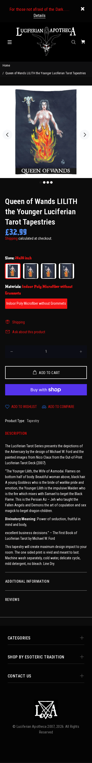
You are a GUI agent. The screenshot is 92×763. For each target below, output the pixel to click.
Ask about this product (28, 332)
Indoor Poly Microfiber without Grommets (36, 303)
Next (84, 134)
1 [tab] (40, 182)
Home (6, 65)
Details (39, 15)
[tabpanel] (46, 132)
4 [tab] (51, 182)
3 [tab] (48, 182)
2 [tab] (44, 182)
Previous (7, 134)
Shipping (11, 238)
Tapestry (33, 421)
